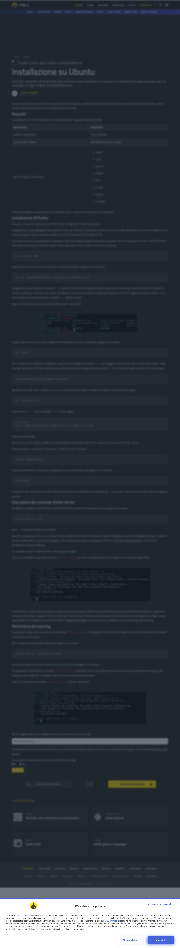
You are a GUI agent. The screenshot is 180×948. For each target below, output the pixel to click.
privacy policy (45, 929)
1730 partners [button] (23, 915)
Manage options (131, 940)
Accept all (161, 940)
